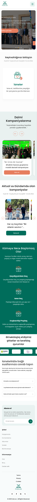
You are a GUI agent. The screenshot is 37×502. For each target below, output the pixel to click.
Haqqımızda (6, 434)
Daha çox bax (10, 43)
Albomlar (5, 442)
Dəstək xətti (5, 466)
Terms (18, 475)
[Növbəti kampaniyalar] (34, 218)
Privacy (18, 478)
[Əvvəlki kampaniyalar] (2, 218)
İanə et (16, 172)
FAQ (3, 459)
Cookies (18, 481)
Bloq (3, 463)
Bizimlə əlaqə (6, 449)
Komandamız (6, 438)
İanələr (4, 445)
